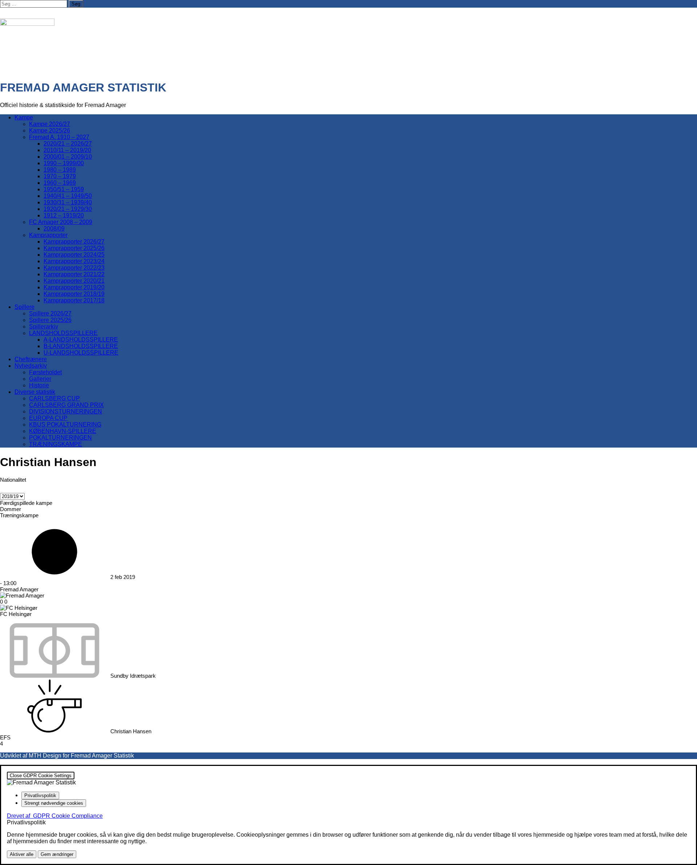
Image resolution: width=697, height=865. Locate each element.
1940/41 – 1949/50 (68, 196)
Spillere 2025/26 (50, 320)
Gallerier (40, 379)
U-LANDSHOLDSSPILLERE (81, 353)
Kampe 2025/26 (49, 130)
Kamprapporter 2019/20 (74, 287)
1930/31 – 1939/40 (68, 202)
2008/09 (54, 228)
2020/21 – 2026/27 (68, 143)
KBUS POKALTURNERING (65, 424)
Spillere (24, 307)
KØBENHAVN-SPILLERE (62, 431)
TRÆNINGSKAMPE (55, 444)
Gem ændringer (57, 854)
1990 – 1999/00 (64, 163)
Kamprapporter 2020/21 (74, 281)
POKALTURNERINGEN (60, 437)
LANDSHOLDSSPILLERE (63, 333)
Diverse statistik (35, 392)
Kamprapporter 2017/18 (74, 300)
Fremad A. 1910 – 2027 (59, 137)
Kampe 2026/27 (49, 124)
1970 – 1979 (60, 176)
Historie (39, 385)
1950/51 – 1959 (64, 189)
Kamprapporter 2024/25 (74, 255)
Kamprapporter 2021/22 (74, 274)
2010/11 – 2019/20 (67, 150)
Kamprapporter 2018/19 (74, 294)
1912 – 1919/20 (64, 215)
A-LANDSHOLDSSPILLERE (81, 339)
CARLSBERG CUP (54, 398)
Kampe (24, 117)
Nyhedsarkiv (31, 366)
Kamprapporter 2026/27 (74, 241)
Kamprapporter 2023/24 (74, 261)
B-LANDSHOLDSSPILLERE (81, 346)
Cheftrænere (31, 359)
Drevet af (55, 816)
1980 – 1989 (60, 170)
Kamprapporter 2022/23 (74, 268)
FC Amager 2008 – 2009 (60, 222)
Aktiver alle (21, 854)
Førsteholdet (45, 372)
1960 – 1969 (60, 183)
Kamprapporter (48, 235)
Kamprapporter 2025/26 (74, 248)
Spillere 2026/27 (50, 313)
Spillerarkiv (43, 326)
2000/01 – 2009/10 (68, 157)
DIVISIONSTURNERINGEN (65, 411)
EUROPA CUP (48, 418)
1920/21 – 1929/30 (68, 209)
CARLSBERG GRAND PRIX (66, 405)
